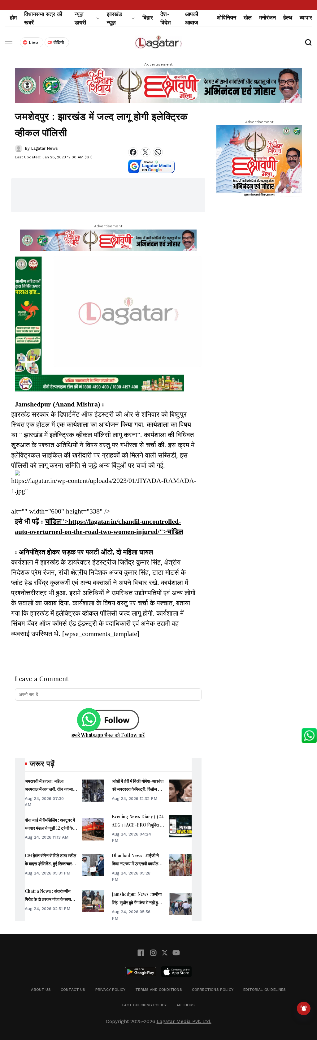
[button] (8, 42)
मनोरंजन (267, 17)
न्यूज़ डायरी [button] (80, 18)
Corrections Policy (212, 989)
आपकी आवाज (191, 18)
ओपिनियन (226, 17)
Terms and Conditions (158, 989)
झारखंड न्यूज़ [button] (114, 18)
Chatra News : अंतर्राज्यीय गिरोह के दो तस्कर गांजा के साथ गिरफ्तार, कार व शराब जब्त (48, 899)
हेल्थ (287, 17)
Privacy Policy (110, 989)
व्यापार (306, 17)
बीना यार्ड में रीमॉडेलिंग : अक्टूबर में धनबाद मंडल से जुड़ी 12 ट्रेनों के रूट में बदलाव (50, 828)
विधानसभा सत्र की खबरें (43, 18)
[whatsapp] (158, 152)
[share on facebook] (133, 152)
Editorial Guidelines (264, 989)
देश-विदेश (165, 18)
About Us (40, 989)
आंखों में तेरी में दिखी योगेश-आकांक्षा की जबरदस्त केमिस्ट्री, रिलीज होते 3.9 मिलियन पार (137, 789)
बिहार (147, 17)
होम (13, 17)
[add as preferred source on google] (151, 166)
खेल (248, 17)
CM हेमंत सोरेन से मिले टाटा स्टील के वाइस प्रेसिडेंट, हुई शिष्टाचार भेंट (50, 864)
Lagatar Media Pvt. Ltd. (184, 1021)
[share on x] (145, 152)
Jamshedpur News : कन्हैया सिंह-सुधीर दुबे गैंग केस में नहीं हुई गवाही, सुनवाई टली (137, 902)
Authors (185, 1005)
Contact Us (73, 989)
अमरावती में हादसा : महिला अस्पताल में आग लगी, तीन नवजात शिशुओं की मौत (50, 789)
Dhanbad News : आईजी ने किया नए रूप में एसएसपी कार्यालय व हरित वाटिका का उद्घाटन (138, 864)
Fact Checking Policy (144, 1005)
